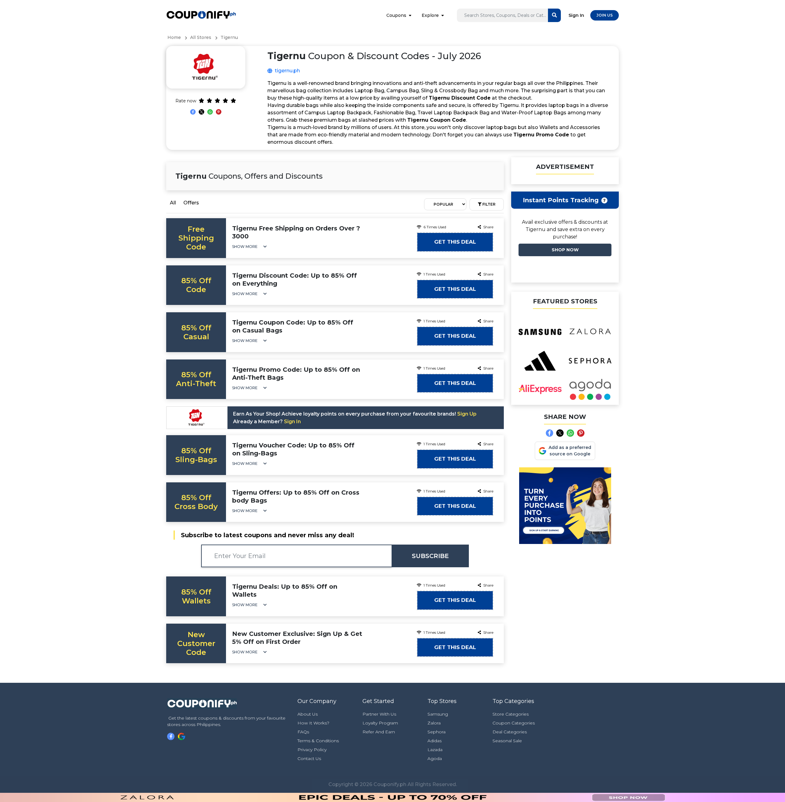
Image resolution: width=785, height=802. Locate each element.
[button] (249, 246)
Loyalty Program (380, 723)
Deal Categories (509, 732)
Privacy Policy (312, 749)
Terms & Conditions (318, 740)
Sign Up (467, 414)
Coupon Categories (513, 723)
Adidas (434, 740)
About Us (307, 714)
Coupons (396, 15)
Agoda (434, 758)
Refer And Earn (378, 732)
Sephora (436, 732)
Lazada (434, 749)
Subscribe (430, 556)
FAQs (303, 732)
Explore (430, 15)
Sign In (576, 15)
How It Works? (313, 723)
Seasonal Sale (507, 740)
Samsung (437, 714)
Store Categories (510, 714)
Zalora (434, 723)
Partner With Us (379, 714)
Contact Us (309, 758)
